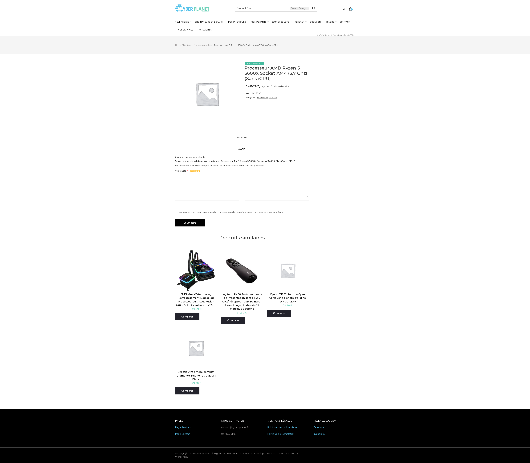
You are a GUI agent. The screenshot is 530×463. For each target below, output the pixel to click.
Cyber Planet (202, 453)
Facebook (318, 427)
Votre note (181, 171)
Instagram (319, 434)
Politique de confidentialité (282, 427)
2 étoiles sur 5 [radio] (193, 171)
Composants (258, 22)
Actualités (205, 30)
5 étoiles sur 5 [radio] (199, 171)
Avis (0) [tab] (242, 137)
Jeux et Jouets (280, 22)
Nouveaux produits (267, 97)
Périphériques (237, 22)
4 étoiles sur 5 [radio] (197, 171)
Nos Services (185, 30)
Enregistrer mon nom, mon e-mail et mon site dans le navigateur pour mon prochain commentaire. (231, 212)
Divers (330, 22)
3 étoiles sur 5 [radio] (195, 171)
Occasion (315, 22)
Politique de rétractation (281, 434)
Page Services (182, 427)
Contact (345, 22)
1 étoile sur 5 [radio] (190, 171)
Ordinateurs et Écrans (209, 22)
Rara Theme (277, 453)
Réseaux (299, 22)
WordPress (181, 457)
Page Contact (182, 434)
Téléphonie (182, 22)
